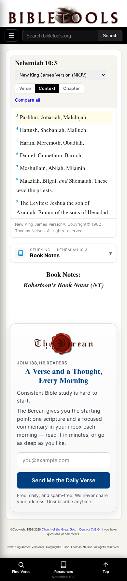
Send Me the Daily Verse (63, 480)
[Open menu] (11, 35)
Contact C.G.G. (90, 529)
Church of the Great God (58, 529)
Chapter (71, 88)
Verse (25, 88)
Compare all (27, 100)
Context (47, 88)
